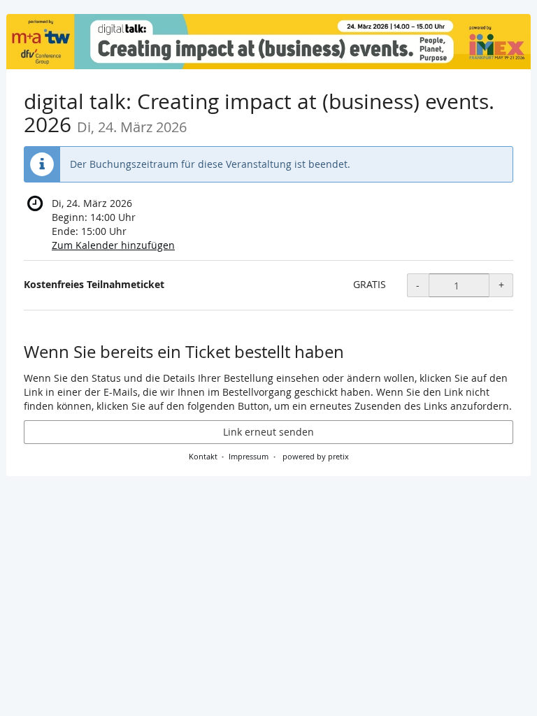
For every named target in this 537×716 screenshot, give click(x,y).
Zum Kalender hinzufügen (113, 245)
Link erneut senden (268, 431)
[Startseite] (268, 41)
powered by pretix (315, 456)
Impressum (248, 456)
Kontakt (203, 456)
